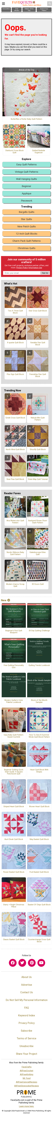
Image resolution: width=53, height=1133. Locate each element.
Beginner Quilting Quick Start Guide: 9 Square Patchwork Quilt (13, 772)
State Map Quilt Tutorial (38, 479)
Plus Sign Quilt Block (15, 374)
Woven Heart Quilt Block (39, 807)
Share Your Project (26, 1053)
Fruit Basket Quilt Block (39, 872)
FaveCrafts (27, 1067)
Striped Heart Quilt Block (13, 807)
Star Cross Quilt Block (38, 311)
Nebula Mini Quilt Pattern (38, 419)
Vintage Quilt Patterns (26, 171)
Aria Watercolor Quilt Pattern (15, 522)
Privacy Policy (22, 268)
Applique (26, 193)
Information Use (35, 268)
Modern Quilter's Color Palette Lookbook (14, 701)
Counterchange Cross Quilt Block (39, 941)
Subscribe (26, 1030)
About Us (26, 977)
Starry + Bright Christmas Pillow (13, 906)
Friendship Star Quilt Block (37, 375)
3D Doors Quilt (38, 584)
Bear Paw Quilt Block (15, 479)
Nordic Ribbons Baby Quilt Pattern (15, 553)
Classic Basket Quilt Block (13, 940)
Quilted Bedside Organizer (38, 152)
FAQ (26, 1007)
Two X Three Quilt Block (15, 312)
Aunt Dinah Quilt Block (14, 839)
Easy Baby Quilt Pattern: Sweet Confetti (14, 736)
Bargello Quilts (26, 211)
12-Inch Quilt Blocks (26, 233)
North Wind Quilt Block (15, 450)
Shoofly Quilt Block (38, 450)
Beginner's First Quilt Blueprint (13, 632)
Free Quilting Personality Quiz (14, 666)
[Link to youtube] (41, 963)
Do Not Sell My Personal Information (26, 1000)
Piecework (26, 200)
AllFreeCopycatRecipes (26, 1082)
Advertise (26, 984)
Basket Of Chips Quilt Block (39, 905)
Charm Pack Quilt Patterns (26, 240)
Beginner (26, 186)
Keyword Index (26, 1015)
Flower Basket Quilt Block (13, 872)
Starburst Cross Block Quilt (14, 152)
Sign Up (45, 273)
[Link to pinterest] (32, 963)
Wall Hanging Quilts (26, 178)
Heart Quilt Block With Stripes (39, 771)
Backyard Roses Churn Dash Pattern (37, 522)
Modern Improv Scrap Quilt (15, 585)
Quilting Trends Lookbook (39, 665)
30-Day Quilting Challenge (39, 631)
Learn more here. (26, 1106)
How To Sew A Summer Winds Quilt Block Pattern (39, 736)
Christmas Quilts (26, 248)
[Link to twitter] (22, 963)
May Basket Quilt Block (39, 839)
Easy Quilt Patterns (26, 164)
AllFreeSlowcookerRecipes (26, 1086)
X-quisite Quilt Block (15, 343)
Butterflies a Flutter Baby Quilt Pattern (26, 119)
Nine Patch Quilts (26, 226)
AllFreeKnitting (26, 1074)
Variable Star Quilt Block (37, 344)
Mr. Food (26, 1078)
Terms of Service (26, 1038)
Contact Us (26, 992)
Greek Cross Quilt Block (15, 418)
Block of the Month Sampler (39, 701)
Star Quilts (26, 219)
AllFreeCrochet (26, 1070)
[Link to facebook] (13, 963)
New (3, 600)
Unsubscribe (26, 1046)
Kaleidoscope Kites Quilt (38, 553)
